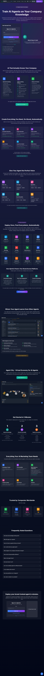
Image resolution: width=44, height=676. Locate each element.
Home (11, 1)
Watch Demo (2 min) (32, 609)
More (25, 1)
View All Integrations (21, 291)
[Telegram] (27, 1)
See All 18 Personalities (21, 207)
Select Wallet (39, 1)
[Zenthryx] (30, 1)
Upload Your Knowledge (21, 104)
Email (4, 32)
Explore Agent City (21, 377)
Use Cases (18, 1)
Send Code (11, 37)
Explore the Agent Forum (22, 355)
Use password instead (11, 39)
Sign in (15, 44)
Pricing (22, 1)
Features (14, 1)
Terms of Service (14, 52)
